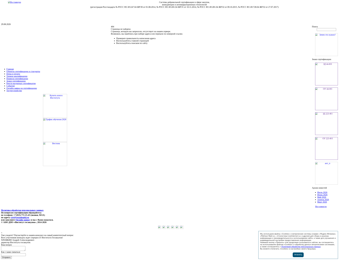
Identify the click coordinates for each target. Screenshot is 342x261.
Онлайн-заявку (22, 220)
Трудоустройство (14, 90)
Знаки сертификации (16, 81)
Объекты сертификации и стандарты (23, 71)
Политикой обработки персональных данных (301, 247)
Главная (10, 69)
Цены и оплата (13, 74)
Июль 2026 (322, 192)
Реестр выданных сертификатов (21, 83)
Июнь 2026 (322, 195)
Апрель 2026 (323, 199)
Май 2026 (321, 197)
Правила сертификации (17, 78)
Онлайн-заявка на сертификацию (21, 88)
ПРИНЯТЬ (298, 255)
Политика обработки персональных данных (22, 210)
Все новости (321, 206)
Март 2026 (322, 202)
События (10, 86)
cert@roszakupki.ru (20, 217)
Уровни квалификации (16, 76)
